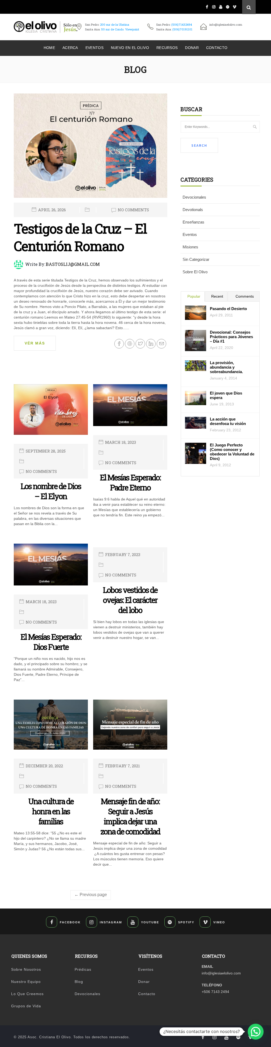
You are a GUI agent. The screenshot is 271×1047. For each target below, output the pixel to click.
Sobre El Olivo (195, 272)
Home (49, 48)
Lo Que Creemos (27, 994)
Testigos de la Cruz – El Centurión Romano (80, 237)
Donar (192, 48)
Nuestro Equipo (26, 981)
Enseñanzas (193, 222)
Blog (79, 981)
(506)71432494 (181, 24)
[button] (256, 1032)
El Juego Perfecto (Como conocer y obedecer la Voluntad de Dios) (232, 452)
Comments (245, 296)
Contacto (216, 48)
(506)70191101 (182, 29)
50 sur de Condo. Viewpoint (120, 29)
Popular (193, 296)
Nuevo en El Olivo (130, 48)
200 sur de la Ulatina (114, 24)
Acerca (70, 48)
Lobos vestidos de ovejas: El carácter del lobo (130, 600)
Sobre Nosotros (26, 969)
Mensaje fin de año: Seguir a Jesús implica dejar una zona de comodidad (130, 816)
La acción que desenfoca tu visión (228, 421)
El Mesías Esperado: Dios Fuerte (50, 642)
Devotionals (193, 209)
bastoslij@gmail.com (73, 264)
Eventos (94, 48)
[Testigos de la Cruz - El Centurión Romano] (90, 148)
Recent (217, 296)
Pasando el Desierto (228, 308)
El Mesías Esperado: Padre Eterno (130, 482)
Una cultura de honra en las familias (51, 811)
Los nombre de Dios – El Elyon (51, 491)
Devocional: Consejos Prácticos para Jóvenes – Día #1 (231, 336)
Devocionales (194, 197)
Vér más (35, 343)
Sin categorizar (196, 259)
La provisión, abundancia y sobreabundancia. (226, 367)
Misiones (190, 247)
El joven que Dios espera (226, 395)
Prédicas (83, 969)
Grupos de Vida (26, 1006)
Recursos (167, 48)
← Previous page (90, 894)
